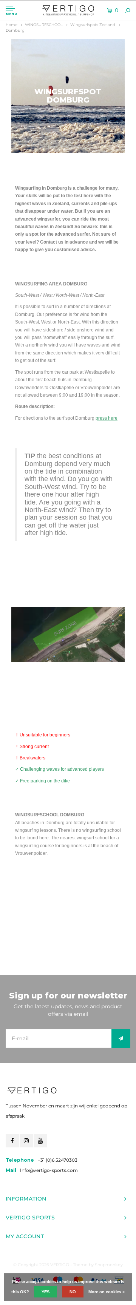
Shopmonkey (109, 1264)
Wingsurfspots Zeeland (92, 24)
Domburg (15, 30)
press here (106, 418)
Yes (45, 1292)
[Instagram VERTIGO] (26, 1140)
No (73, 1292)
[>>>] (120, 1038)
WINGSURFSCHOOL (44, 24)
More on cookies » (106, 1292)
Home (11, 24)
